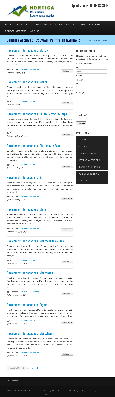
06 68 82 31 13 (99, 6)
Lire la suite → (67, 71)
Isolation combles (41, 24)
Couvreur (22, 24)
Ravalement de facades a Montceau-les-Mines (35, 241)
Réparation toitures (66, 24)
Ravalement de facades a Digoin (27, 304)
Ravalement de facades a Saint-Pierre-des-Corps (37, 114)
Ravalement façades (91, 24)
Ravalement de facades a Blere (26, 209)
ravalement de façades (30, 69)
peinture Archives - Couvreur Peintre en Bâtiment (43, 40)
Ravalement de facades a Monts (27, 82)
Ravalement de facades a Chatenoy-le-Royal (34, 145)
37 (20, 101)
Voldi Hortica (12, 381)
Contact (34, 31)
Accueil (9, 24)
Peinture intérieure (15, 31)
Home (90, 40)
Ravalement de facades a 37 (24, 177)
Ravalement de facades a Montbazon (30, 273)
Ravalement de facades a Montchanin (30, 333)
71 (20, 69)
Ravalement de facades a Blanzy (27, 50)
